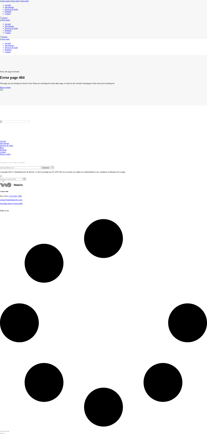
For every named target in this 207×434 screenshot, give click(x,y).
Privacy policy (5, 154)
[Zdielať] (6, 431)
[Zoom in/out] (1, 431)
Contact (3, 152)
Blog (2, 148)
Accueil (3, 141)
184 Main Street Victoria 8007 (11, 204)
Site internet (4, 143)
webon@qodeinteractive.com (11, 200)
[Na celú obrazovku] (3, 431)
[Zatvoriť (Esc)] (8, 431)
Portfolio (3, 150)
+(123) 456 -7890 (15, 196)
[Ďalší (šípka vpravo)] (3, 433)
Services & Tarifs (6, 146)
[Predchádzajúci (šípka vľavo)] (1, 433)
